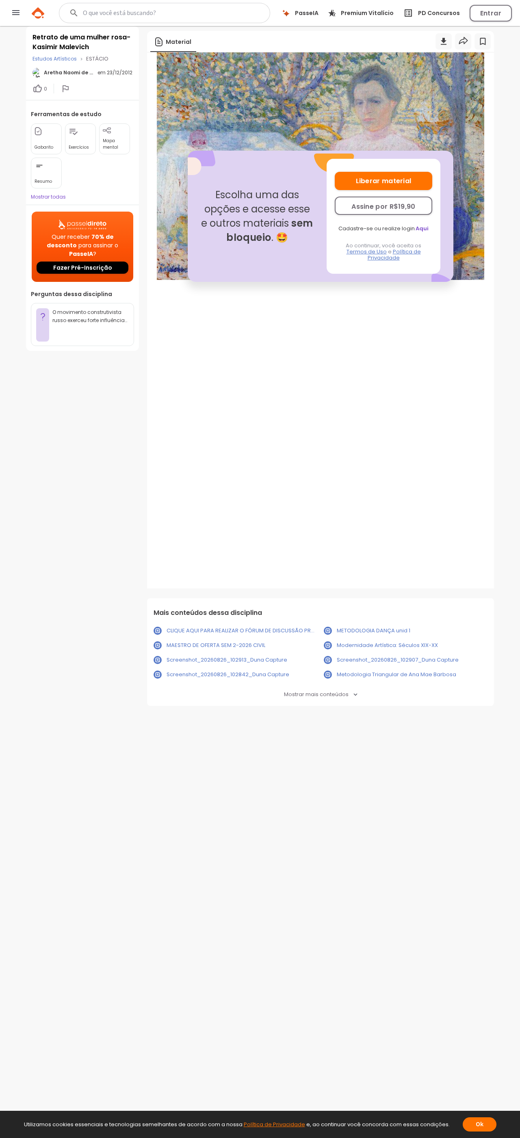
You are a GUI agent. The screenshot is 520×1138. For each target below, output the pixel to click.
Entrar (490, 13)
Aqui (422, 228)
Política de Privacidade (394, 255)
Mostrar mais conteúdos (316, 694)
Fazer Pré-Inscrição (82, 268)
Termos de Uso (367, 251)
